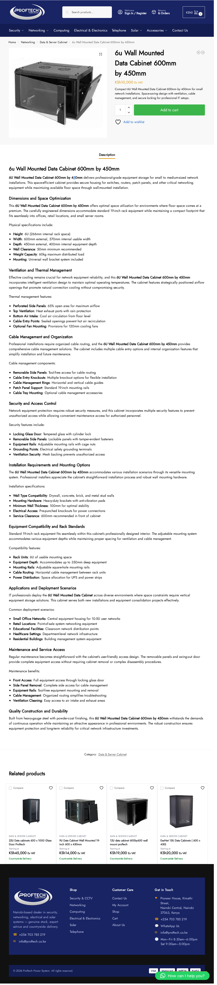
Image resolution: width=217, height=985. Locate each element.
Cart (115, 918)
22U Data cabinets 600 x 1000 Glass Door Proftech (30, 842)
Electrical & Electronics (85, 918)
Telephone (77, 931)
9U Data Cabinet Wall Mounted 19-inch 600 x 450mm (79, 842)
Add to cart (169, 110)
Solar (73, 925)
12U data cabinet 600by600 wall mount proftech (129, 842)
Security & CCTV (81, 898)
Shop (115, 911)
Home (12, 42)
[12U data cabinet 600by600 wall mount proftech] (198, 52)
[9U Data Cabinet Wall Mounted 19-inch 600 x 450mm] (81, 812)
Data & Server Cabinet (53, 42)
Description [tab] (107, 154)
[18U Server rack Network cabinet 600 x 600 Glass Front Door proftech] (203, 52)
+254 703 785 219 (32, 934)
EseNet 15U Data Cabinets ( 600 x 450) (180, 842)
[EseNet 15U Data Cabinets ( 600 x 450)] (182, 812)
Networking (28, 42)
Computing (77, 911)
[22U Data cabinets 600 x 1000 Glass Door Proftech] (31, 812)
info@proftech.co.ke (32, 941)
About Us (118, 925)
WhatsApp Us (170, 926)
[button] (194, 12)
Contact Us (119, 898)
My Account (120, 905)
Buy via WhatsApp (33, 859)
